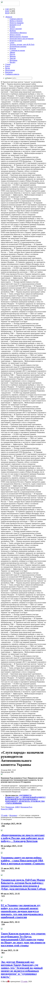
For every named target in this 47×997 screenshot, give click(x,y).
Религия (13, 48)
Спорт (12, 42)
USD (7, 9)
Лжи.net (13, 58)
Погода (12, 54)
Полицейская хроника (18, 46)
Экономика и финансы (18, 33)
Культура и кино (16, 40)
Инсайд (12, 62)
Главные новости (16, 19)
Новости (8, 17)
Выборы (13, 31)
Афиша (12, 52)
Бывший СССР (15, 25)
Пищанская (9, 807)
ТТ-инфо (24, 981)
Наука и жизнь (15, 35)
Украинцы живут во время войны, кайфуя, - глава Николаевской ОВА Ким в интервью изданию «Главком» (23, 860)
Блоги (7, 66)
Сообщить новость (12, 74)
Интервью (13, 60)
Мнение (13, 56)
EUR (7, 11)
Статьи (7, 64)
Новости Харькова (17, 23)
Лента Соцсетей (16, 29)
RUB (7, 13)
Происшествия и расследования (21, 38)
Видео (7, 68)
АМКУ (17, 807)
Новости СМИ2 (7, 809)
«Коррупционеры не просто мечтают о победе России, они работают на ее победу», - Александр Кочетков (23, 838)
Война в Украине (16, 21)
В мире (12, 27)
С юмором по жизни (17, 50)
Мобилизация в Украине (19, 37)
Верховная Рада (26, 807)
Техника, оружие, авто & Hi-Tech (22, 44)
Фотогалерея (10, 70)
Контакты (9, 72)
